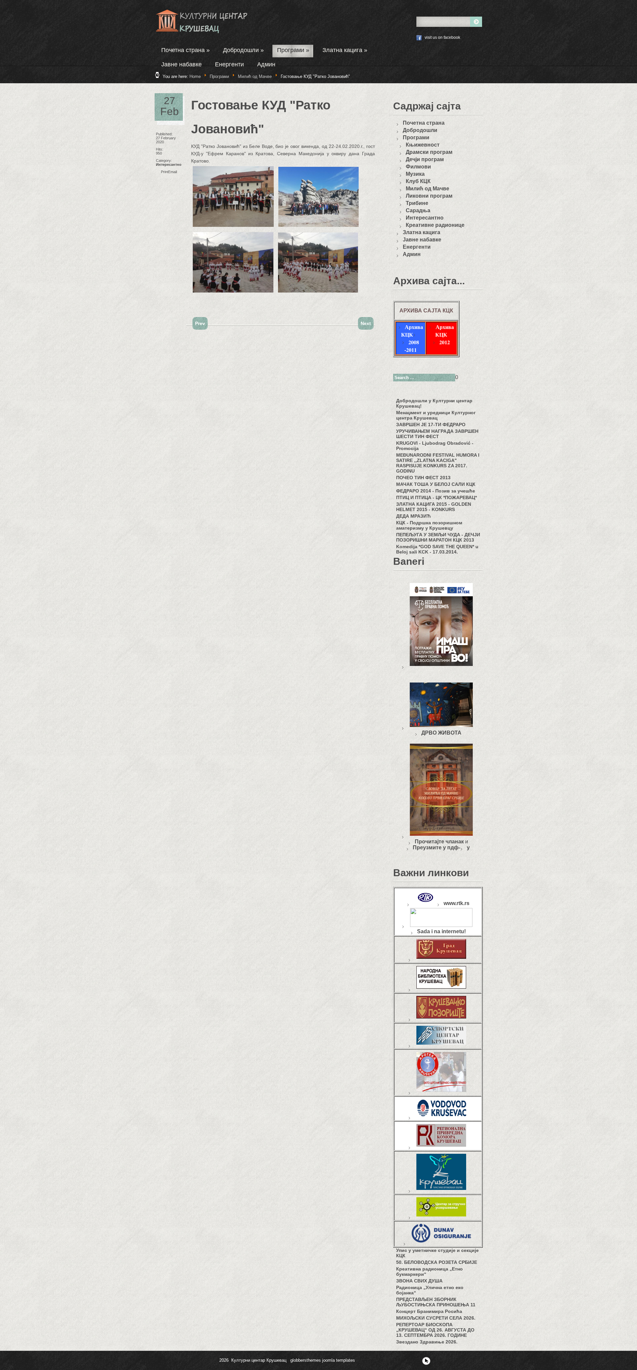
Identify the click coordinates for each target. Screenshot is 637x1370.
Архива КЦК (412, 330)
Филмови (418, 166)
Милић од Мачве (255, 76)
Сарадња (418, 210)
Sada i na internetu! (441, 931)
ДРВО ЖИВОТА (441, 733)
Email (172, 172)
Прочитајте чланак (439, 841)
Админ (266, 64)
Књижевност (423, 145)
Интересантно (168, 164)
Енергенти (229, 64)
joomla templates (338, 1360)
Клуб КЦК (418, 181)
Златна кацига (344, 50)
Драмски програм (429, 152)
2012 (444, 342)
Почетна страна (185, 50)
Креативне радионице (435, 225)
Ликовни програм (429, 196)
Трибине (417, 203)
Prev (200, 323)
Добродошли (243, 50)
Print (164, 172)
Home (195, 76)
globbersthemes (305, 1360)
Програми (293, 50)
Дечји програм (425, 159)
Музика (415, 174)
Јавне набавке (181, 64)
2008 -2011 (411, 346)
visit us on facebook (442, 37)
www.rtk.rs (456, 903)
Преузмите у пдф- (436, 847)
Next (366, 323)
